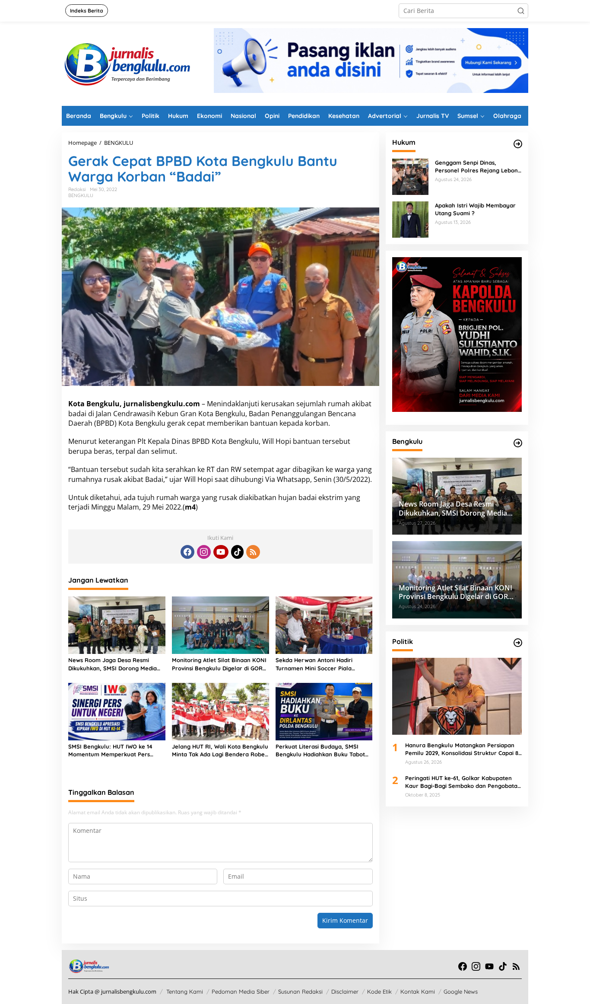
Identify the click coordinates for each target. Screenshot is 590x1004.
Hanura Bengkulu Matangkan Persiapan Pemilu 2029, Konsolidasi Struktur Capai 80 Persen (463, 749)
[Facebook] (187, 552)
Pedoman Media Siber (241, 991)
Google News (461, 991)
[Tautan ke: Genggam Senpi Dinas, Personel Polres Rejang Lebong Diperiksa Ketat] (410, 176)
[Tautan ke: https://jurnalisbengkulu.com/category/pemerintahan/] (518, 443)
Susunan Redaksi (300, 991)
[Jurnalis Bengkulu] (126, 63)
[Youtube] (220, 552)
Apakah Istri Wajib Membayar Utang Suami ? (475, 209)
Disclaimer (344, 991)
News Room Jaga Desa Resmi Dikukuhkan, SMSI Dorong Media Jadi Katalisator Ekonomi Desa (112, 664)
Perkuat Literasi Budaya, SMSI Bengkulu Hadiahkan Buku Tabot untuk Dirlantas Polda (320, 750)
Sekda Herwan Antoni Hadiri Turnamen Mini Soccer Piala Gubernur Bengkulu (314, 664)
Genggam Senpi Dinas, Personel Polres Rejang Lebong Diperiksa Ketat (478, 166)
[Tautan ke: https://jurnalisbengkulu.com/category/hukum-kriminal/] (518, 144)
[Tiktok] (237, 552)
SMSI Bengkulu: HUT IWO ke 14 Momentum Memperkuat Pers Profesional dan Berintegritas (110, 750)
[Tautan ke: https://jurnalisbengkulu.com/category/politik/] (518, 642)
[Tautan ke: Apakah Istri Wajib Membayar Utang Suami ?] (410, 219)
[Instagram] (204, 552)
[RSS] (253, 552)
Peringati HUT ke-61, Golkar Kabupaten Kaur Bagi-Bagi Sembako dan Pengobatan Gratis (463, 781)
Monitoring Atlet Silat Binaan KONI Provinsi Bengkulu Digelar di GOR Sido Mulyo (219, 664)
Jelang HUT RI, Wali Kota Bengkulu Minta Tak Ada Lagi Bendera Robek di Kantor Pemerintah (220, 750)
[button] (521, 10)
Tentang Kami (184, 991)
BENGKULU (80, 195)
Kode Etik (379, 991)
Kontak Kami (417, 991)
